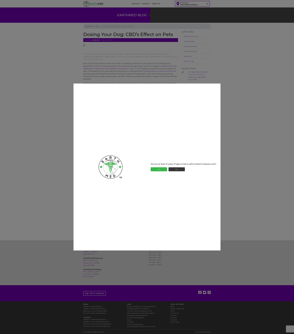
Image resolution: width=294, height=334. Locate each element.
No (176, 169)
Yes (158, 169)
